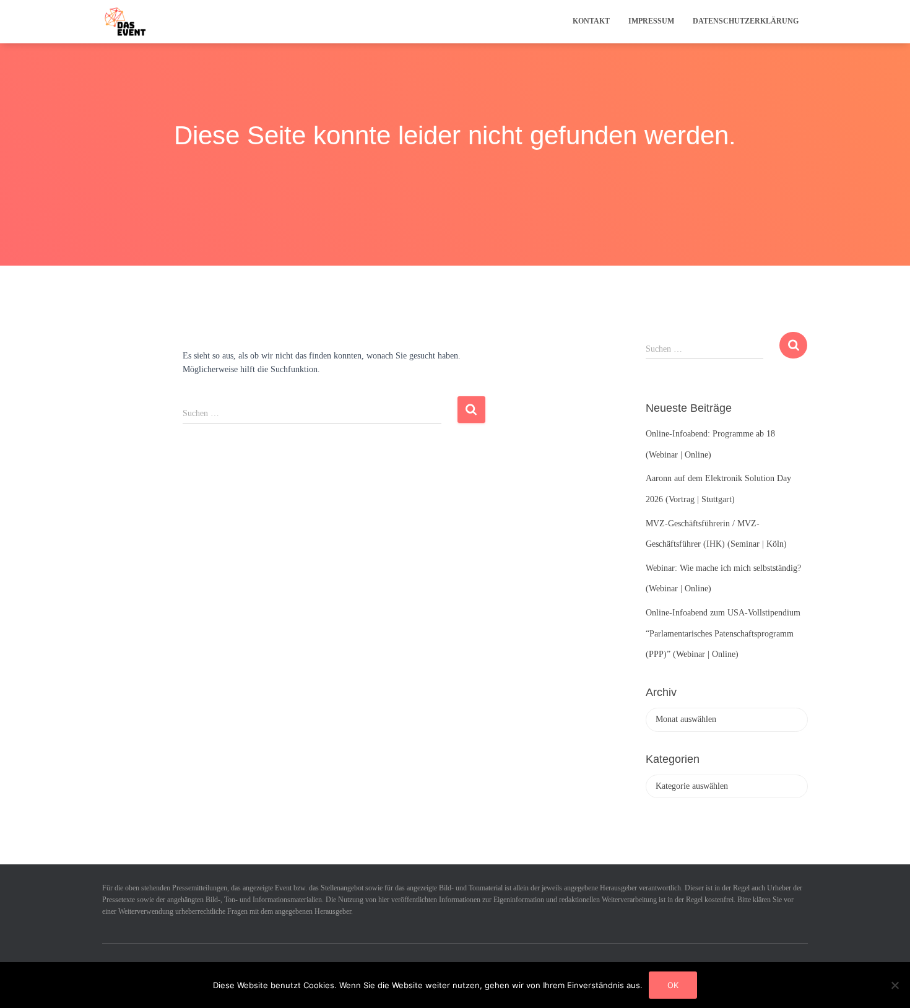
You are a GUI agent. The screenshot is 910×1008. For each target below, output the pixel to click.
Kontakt (591, 21)
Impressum (651, 21)
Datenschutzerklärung (746, 21)
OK (672, 985)
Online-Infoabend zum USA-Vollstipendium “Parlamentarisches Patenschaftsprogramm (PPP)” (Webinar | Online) (723, 633)
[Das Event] (125, 21)
